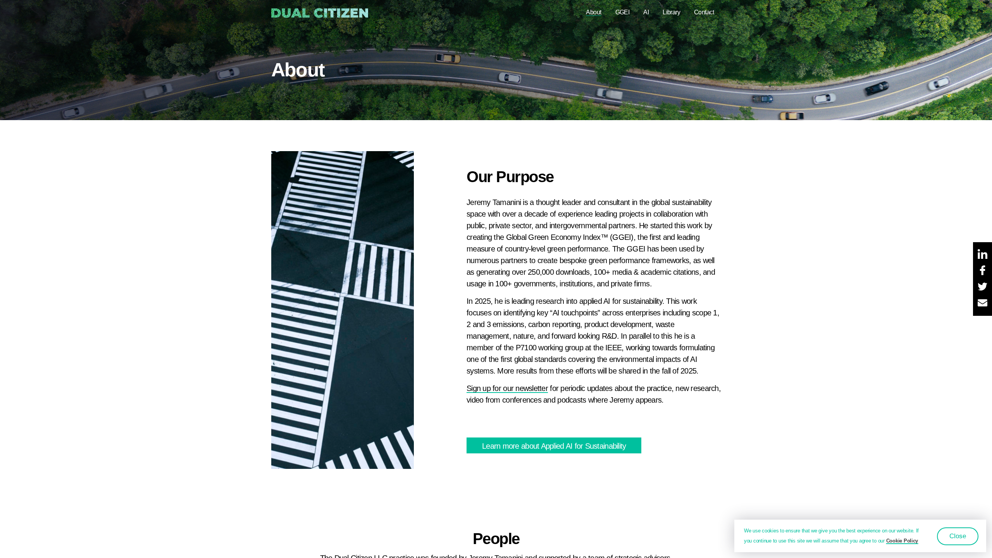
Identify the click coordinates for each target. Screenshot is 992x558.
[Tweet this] (982, 287)
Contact (704, 12)
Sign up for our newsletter (507, 388)
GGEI (622, 12)
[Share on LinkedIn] (982, 254)
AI (646, 12)
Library (671, 12)
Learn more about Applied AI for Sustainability (554, 446)
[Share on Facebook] (982, 270)
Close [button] (957, 536)
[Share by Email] (982, 303)
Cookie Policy (902, 540)
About (593, 12)
